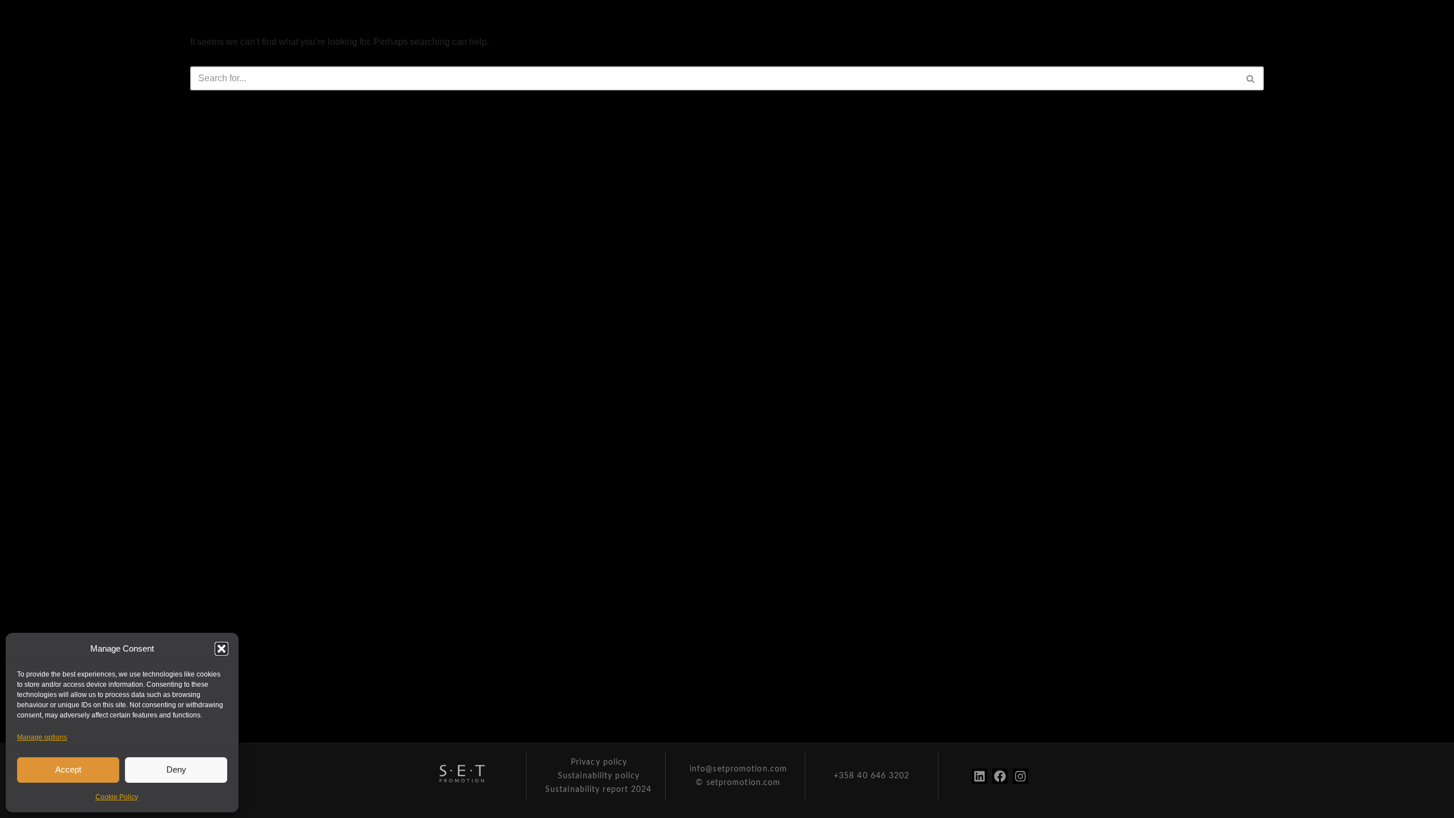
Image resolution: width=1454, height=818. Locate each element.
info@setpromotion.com (738, 769)
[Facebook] (1000, 776)
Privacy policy (599, 762)
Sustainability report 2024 (598, 790)
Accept (68, 769)
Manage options (42, 737)
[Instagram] (1020, 776)
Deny (176, 769)
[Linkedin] (979, 776)
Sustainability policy (599, 776)
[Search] (1251, 78)
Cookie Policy (116, 797)
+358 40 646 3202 (872, 776)
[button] (221, 648)
